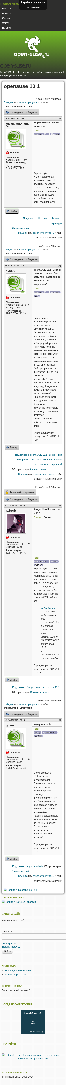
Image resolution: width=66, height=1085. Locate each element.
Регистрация (9, 943)
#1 (59, 118)
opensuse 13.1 (41, 134)
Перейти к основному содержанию (33, 4)
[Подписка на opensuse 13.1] (20, 890)
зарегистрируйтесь (29, 102)
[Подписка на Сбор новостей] (19, 901)
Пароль (7, 931)
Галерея (6, 27)
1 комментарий (20, 871)
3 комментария (20, 228)
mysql (37, 732)
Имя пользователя (13, 920)
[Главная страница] (31, 58)
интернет (55, 292)
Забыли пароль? (11, 946)
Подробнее (38, 459)
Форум (5, 23)
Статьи (6, 18)
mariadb (38, 736)
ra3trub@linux (48, 608)
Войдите (8, 102)
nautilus (54, 561)
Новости (6, 13)
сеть (36, 296)
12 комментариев (39, 692)
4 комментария (38, 469)
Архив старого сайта (16, 974)
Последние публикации (18, 970)
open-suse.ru (15, 66)
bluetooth (55, 134)
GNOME (38, 565)
